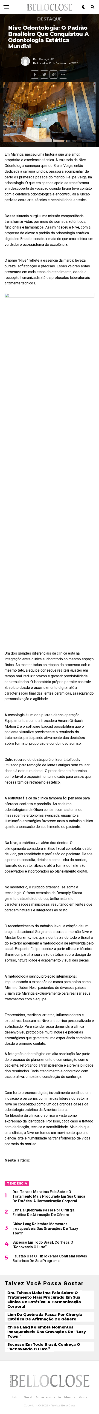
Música (69, 1397)
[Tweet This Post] (44, 74)
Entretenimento (48, 1397)
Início (16, 1397)
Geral (28, 1397)
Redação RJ (47, 59)
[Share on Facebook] (35, 74)
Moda (83, 1397)
